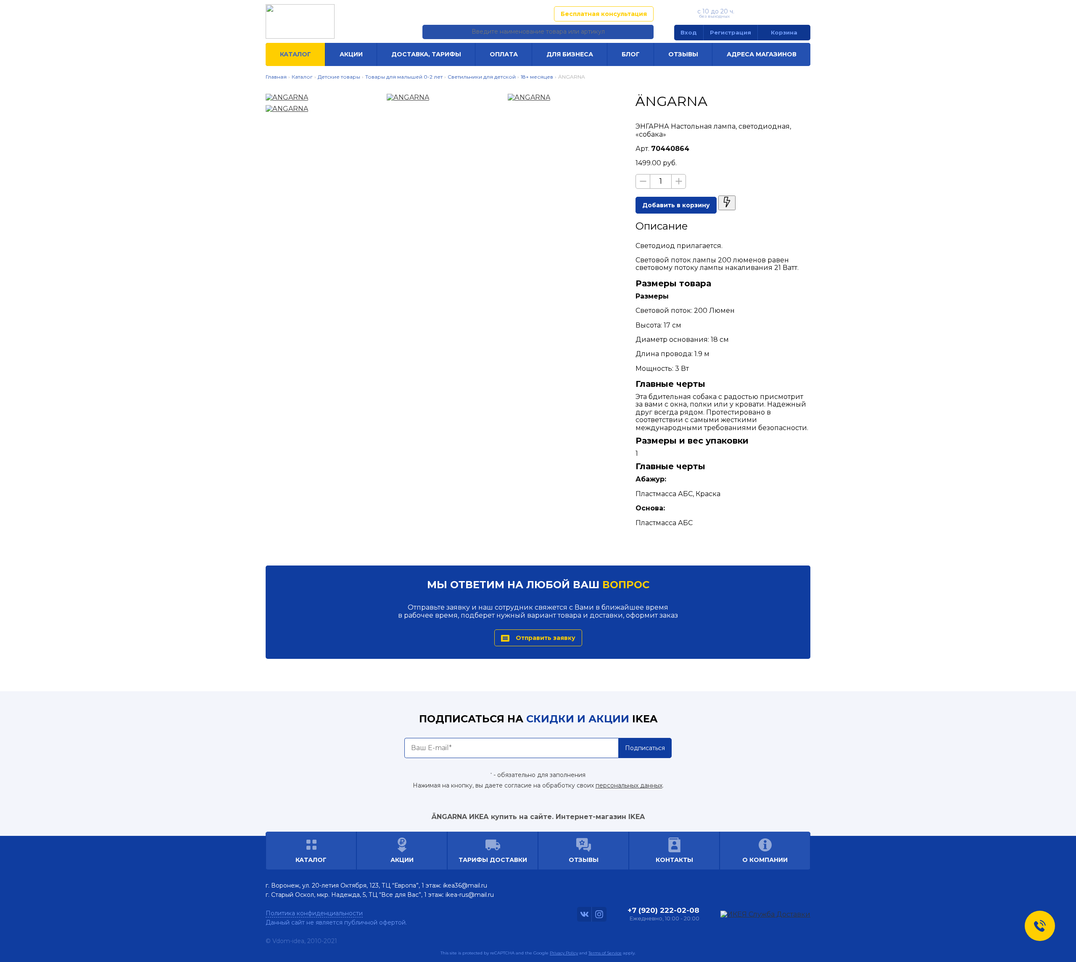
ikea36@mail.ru (465, 885)
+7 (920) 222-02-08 (774, 13)
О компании (765, 860)
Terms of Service (605, 953)
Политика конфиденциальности (314, 913)
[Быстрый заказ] (727, 203)
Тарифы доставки (493, 860)
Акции (351, 54)
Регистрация (730, 32)
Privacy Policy (564, 953)
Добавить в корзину (676, 205)
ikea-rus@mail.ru (470, 895)
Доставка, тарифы (426, 54)
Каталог (295, 54)
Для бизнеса (569, 54)
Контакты (674, 860)
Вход (688, 32)
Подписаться (645, 748)
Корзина (784, 32)
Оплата (504, 54)
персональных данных (629, 785)
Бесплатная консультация (604, 14)
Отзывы (683, 54)
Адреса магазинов (506, 14)
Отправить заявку (545, 638)
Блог (631, 54)
